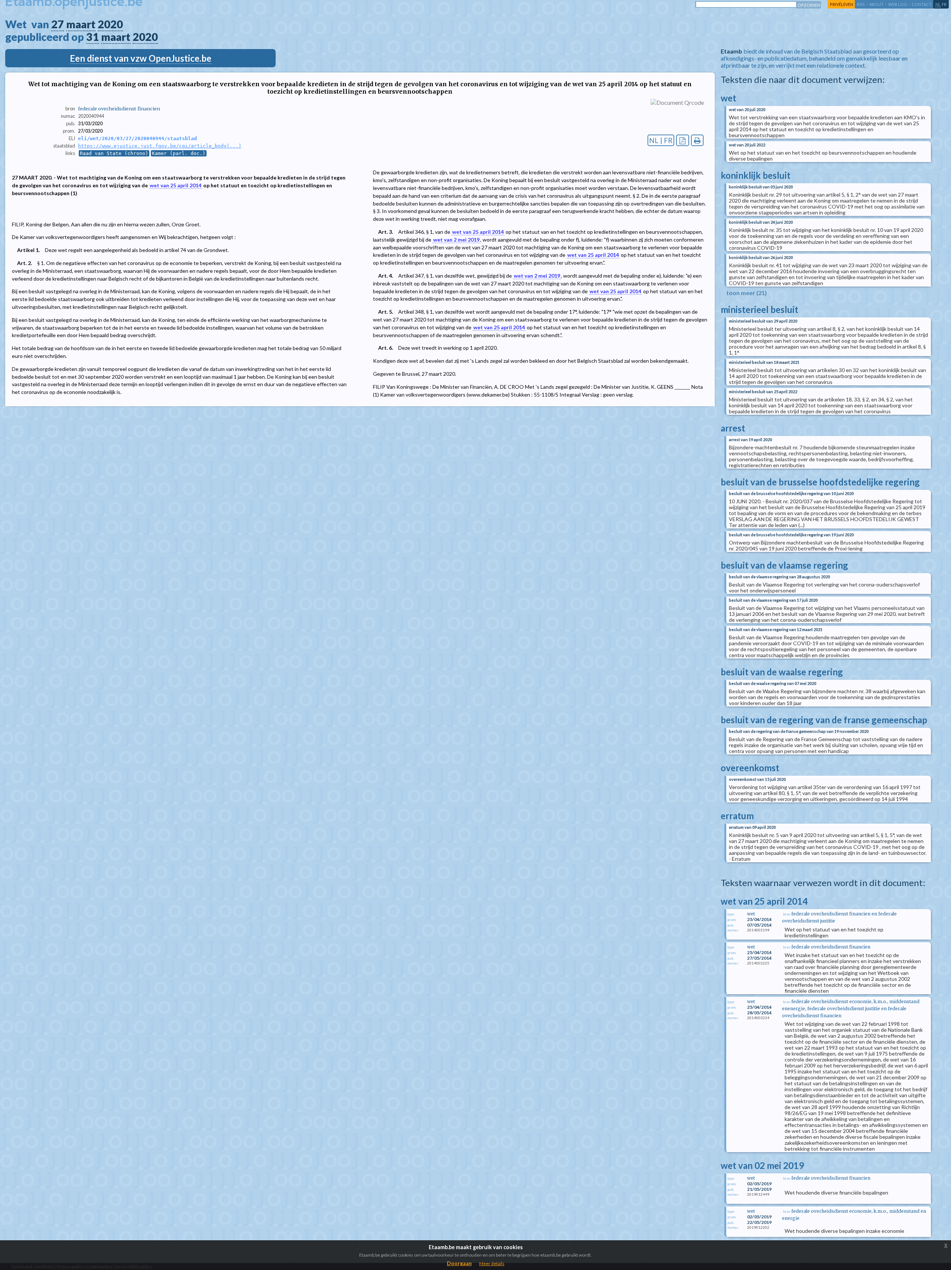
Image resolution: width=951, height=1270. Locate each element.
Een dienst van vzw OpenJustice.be (140, 58)
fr (944, 4)
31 (92, 36)
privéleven (841, 4)
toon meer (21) (746, 292)
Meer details (491, 1263)
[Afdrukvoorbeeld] (697, 140)
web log (897, 4)
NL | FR (661, 140)
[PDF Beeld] (682, 140)
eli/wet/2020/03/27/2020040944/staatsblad (137, 138)
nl (938, 4)
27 (57, 24)
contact (922, 4)
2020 (110, 24)
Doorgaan (459, 1263)
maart (80, 24)
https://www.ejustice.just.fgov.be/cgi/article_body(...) (159, 146)
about (876, 4)
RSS (861, 4)
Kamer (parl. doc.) (178, 153)
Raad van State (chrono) (114, 153)
